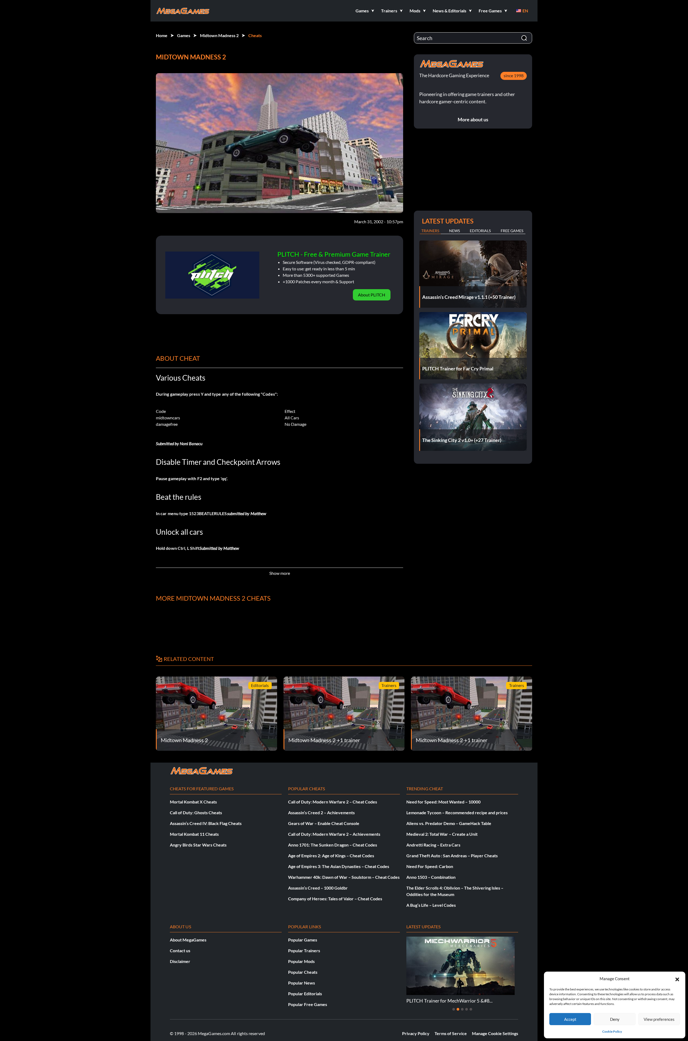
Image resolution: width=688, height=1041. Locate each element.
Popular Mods (301, 961)
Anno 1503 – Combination (431, 877)
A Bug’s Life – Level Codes (431, 905)
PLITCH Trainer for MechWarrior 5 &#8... (449, 1001)
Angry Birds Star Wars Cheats (198, 844)
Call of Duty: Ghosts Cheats (196, 812)
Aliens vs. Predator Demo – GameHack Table (448, 823)
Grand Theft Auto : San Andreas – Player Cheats (452, 855)
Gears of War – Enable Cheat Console (323, 823)
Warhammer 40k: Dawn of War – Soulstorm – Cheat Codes (344, 877)
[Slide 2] (458, 1009)
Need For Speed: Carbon (429, 866)
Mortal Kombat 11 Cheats (194, 834)
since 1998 (514, 75)
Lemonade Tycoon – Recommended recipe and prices (457, 812)
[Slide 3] (462, 1009)
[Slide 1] (453, 1009)
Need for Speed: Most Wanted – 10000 (443, 801)
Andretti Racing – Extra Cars (433, 844)
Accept (570, 1019)
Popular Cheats (302, 972)
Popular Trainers (304, 950)
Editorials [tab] (480, 230)
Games (183, 35)
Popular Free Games (307, 1004)
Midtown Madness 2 (219, 35)
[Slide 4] (466, 1009)
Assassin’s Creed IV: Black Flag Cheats (206, 823)
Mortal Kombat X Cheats (193, 801)
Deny (614, 1019)
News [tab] (454, 230)
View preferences (659, 1019)
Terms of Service (451, 1033)
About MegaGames (188, 939)
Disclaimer (180, 961)
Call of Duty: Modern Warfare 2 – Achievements (334, 834)
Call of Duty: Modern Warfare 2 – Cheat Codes (332, 801)
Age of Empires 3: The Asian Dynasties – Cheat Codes (338, 866)
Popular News (301, 982)
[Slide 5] (471, 1009)
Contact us (180, 950)
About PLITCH (371, 294)
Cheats (255, 35)
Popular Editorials (305, 993)
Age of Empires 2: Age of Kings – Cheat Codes (331, 855)
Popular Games (302, 939)
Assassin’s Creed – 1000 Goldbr (318, 887)
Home (161, 35)
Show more (279, 573)
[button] (677, 978)
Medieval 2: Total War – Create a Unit (442, 834)
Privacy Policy (415, 1033)
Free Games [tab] (512, 230)
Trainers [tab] (430, 230)
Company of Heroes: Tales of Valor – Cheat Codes (335, 898)
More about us (473, 119)
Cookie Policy (612, 1031)
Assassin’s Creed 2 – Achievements (321, 812)
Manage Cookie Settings (495, 1033)
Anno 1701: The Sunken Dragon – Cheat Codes (332, 844)
